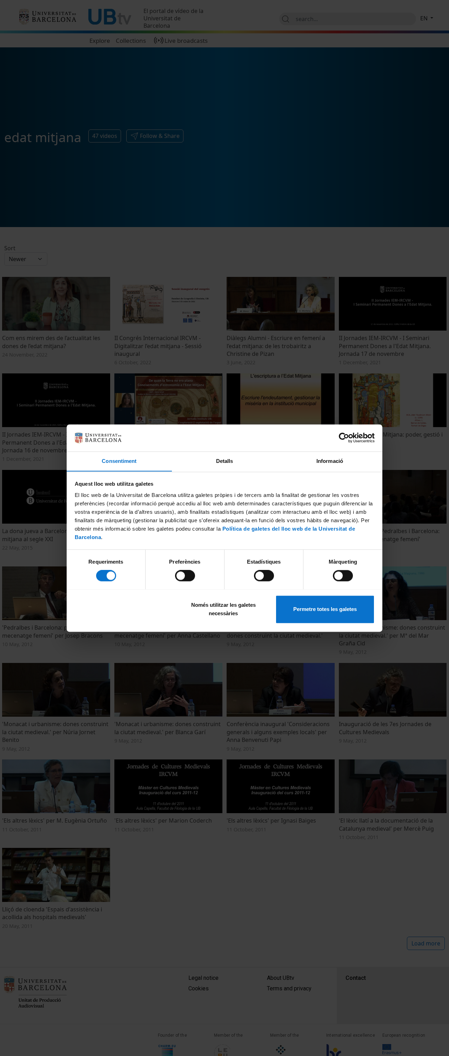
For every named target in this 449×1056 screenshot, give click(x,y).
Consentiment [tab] (119, 461)
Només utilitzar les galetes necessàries (223, 609)
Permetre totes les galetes (325, 609)
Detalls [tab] (224, 461)
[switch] (185, 575)
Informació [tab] (329, 461)
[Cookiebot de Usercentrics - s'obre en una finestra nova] (344, 437)
